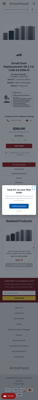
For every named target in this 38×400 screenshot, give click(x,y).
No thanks (19, 211)
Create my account (19, 206)
